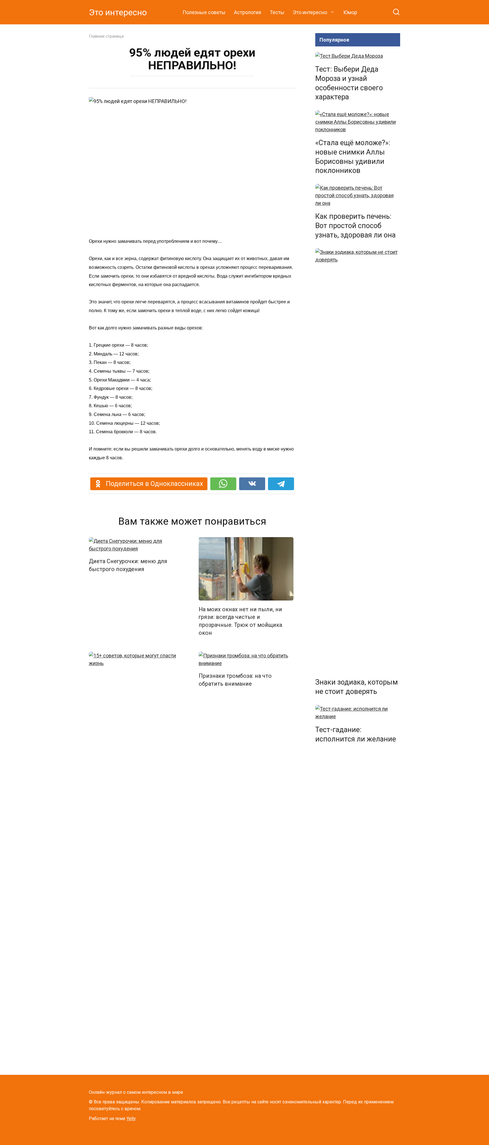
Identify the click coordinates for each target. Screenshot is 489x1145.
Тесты (277, 12)
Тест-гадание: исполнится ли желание (355, 734)
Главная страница (106, 36)
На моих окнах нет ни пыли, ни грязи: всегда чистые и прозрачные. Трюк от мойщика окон (240, 621)
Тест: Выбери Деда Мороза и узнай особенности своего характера (349, 83)
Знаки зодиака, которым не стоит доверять (356, 687)
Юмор (350, 12)
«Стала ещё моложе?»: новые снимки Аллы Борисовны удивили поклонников (352, 157)
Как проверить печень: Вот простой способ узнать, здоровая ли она (355, 225)
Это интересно (118, 12)
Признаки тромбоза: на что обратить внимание (235, 680)
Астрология (247, 12)
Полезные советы (204, 12)
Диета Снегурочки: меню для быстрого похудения (128, 565)
